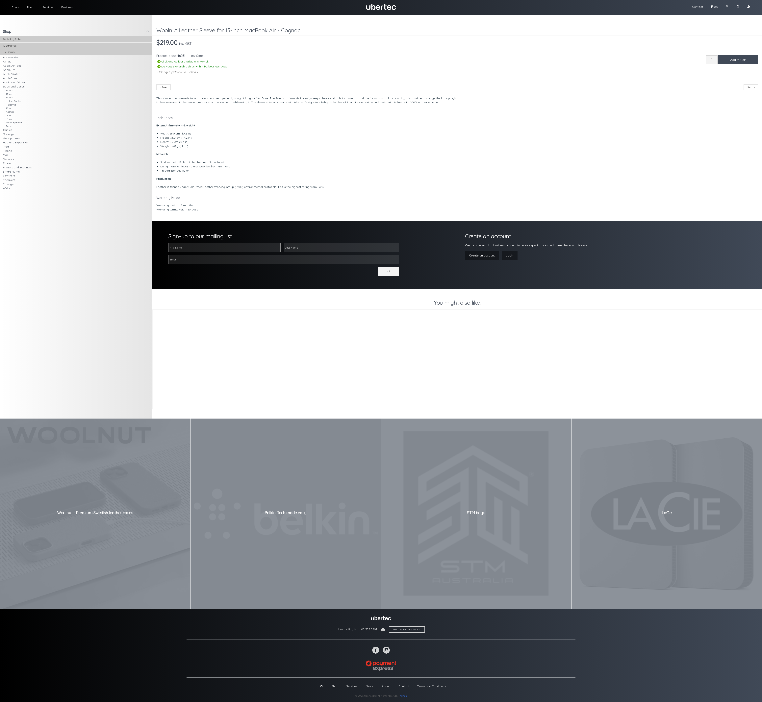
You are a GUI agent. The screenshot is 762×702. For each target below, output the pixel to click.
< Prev (163, 87)
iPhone (9, 118)
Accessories (11, 57)
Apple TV (9, 70)
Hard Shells (14, 101)
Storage (8, 184)
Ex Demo (9, 52)
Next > (751, 87)
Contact (697, 7)
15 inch (9, 97)
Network (8, 159)
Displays (8, 134)
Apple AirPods (12, 65)
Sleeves (12, 104)
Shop (15, 7)
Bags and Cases (14, 86)
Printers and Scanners (17, 167)
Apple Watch (11, 74)
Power (7, 163)
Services (47, 7)
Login (510, 255)
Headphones (11, 138)
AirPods (10, 111)
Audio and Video (14, 82)
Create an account (482, 255)
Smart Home (11, 171)
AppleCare (10, 78)
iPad (8, 115)
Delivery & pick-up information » (177, 72)
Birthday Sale (11, 39)
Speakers (9, 180)
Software (9, 176)
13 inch (9, 90)
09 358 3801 (369, 629)
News (369, 686)
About (31, 7)
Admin (403, 695)
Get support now (406, 629)
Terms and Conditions (431, 686)
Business (67, 7)
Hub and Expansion (16, 142)
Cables (7, 130)
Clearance (9, 45)
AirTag (7, 61)
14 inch (9, 93)
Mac (6, 155)
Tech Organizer (14, 122)
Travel (9, 126)
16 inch (9, 108)
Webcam (9, 188)
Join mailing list (347, 629)
